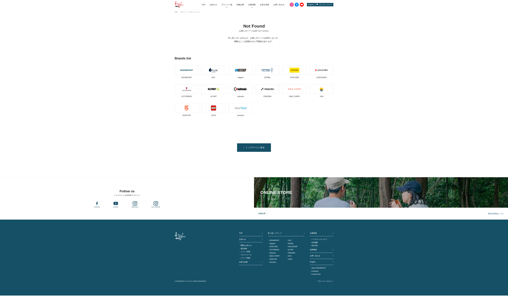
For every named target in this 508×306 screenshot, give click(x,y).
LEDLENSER (293, 247)
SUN (289, 256)
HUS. (290, 240)
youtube (302, 5)
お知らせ (213, 5)
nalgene (272, 243)
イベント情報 (245, 252)
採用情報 (313, 250)
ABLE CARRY (274, 256)
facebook (297, 5)
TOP (203, 5)
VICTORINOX (274, 250)
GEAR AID (273, 259)
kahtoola (272, 253)
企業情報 (252, 5)
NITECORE (273, 247)
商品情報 (244, 248)
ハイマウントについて (319, 239)
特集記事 (240, 5)
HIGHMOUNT (274, 240)
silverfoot (272, 262)
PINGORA (291, 253)
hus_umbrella (155, 207)
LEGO (290, 259)
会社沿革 (314, 245)
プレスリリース (246, 255)
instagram (292, 5)
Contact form (316, 274)
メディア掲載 (245, 258)
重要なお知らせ (246, 245)
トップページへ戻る (255, 147)
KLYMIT (290, 250)
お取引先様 (264, 5)
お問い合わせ (278, 5)
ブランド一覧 (226, 5)
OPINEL (291, 243)
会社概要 (314, 242)
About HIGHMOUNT (318, 268)
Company (314, 271)
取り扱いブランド (275, 233)
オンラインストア (325, 5)
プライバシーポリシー (325, 281)
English (311, 5)
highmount (135, 207)
